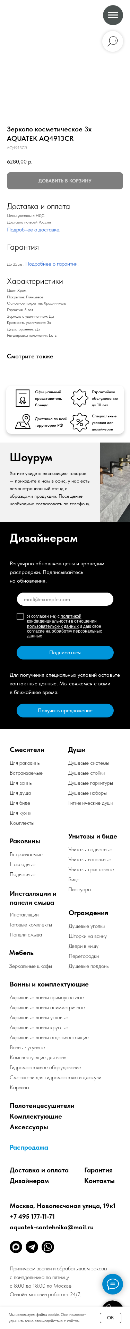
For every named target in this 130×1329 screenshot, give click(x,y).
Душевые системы (88, 763)
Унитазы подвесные (90, 849)
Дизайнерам (29, 1181)
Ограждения (88, 913)
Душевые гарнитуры (90, 783)
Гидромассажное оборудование (45, 1067)
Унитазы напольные (89, 859)
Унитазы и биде (92, 836)
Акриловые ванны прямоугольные (47, 997)
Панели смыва (26, 934)
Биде (73, 879)
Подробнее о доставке (33, 229)
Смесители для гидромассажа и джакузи (55, 1077)
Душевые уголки (87, 926)
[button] (65, 710)
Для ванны (21, 783)
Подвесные (22, 874)
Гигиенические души (90, 803)
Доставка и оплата (39, 1170)
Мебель (21, 953)
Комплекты (22, 823)
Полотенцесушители (42, 1105)
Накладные (22, 864)
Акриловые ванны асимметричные (47, 1007)
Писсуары (79, 889)
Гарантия (98, 1170)
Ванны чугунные (27, 1047)
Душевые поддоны (89, 966)
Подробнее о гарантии (51, 263)
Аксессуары (29, 1127)
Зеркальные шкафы (30, 966)
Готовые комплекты (31, 924)
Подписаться (65, 652)
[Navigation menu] (113, 15)
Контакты (99, 1181)
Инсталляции (24, 914)
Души (77, 749)
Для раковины (25, 763)
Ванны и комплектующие (49, 984)
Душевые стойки (86, 773)
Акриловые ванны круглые (39, 1027)
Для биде (20, 803)
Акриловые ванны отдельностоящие (49, 1037)
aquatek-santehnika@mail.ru (52, 1227)
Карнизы (19, 1087)
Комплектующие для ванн (38, 1057)
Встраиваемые (26, 854)
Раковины (25, 841)
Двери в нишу (83, 946)
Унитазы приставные (91, 869)
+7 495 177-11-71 (32, 1216)
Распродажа (29, 1147)
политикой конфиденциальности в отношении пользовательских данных (62, 621)
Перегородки (84, 956)
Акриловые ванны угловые (39, 1017)
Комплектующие (36, 1116)
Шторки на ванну (88, 936)
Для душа (20, 793)
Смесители (27, 749)
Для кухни (20, 813)
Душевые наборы (87, 793)
